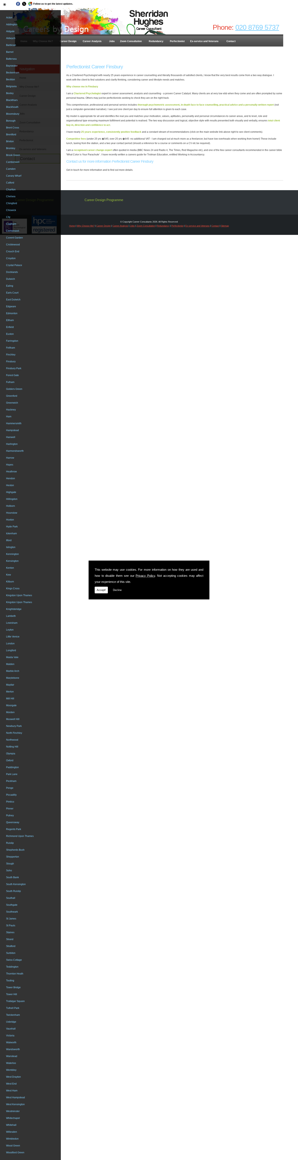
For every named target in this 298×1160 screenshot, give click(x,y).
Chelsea (10, 196)
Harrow (10, 457)
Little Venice (12, 636)
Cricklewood (13, 244)
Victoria (10, 1035)
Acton (9, 17)
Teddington (12, 966)
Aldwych (10, 38)
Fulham (10, 382)
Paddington (12, 767)
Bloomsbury (12, 113)
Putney (10, 815)
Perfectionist (177, 41)
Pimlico (10, 801)
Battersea (11, 58)
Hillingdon (11, 499)
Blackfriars (12, 100)
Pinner (9, 808)
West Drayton (13, 1076)
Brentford (11, 134)
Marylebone (12, 677)
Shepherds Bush (15, 849)
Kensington (12, 561)
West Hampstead (15, 1097)
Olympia (10, 753)
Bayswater (12, 65)
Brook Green (13, 155)
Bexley (10, 93)
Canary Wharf (13, 175)
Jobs (112, 41)
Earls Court (12, 292)
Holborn (10, 506)
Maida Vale (12, 657)
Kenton (10, 567)
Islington (10, 547)
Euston (10, 334)
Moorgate (11, 705)
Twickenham (13, 1015)
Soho (9, 870)
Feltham (10, 347)
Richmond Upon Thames (20, 836)
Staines (10, 932)
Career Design (68, 41)
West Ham (11, 1090)
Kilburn (10, 581)
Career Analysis (92, 41)
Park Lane (11, 774)
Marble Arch (12, 671)
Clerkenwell (12, 230)
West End (11, 1083)
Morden (10, 712)
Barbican (11, 45)
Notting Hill (12, 746)
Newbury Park (14, 726)
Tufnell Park (12, 1008)
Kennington (12, 554)
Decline (117, 590)
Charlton (11, 189)
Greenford (11, 395)
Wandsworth (13, 1049)
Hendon (10, 478)
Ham (8, 416)
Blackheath (12, 107)
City (8, 217)
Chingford (11, 203)
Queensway (12, 822)
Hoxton (10, 519)
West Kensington (15, 1104)
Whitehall (11, 1125)
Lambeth (11, 616)
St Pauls (10, 925)
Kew (8, 574)
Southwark (12, 911)
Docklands (12, 272)
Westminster (13, 1111)
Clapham (11, 224)
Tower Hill (11, 994)
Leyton (10, 629)
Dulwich (10, 279)
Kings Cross (12, 588)
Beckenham (12, 72)
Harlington (12, 444)
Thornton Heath (14, 973)
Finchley (10, 354)
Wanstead (11, 1056)
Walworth (11, 1042)
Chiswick (11, 210)
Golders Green (14, 389)
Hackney (11, 409)
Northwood (12, 739)
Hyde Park (12, 526)
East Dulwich (13, 299)
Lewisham (11, 622)
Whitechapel (13, 1118)
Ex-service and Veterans (204, 41)
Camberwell (12, 162)
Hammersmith (13, 423)
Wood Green (13, 1145)
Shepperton (12, 856)
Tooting (10, 980)
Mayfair (10, 684)
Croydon (11, 258)
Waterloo (11, 1063)
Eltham (10, 320)
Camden (11, 169)
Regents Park (13, 829)
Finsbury (11, 361)
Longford (11, 650)
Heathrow (11, 471)
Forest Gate (12, 375)
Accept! (101, 590)
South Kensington (16, 884)
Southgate (11, 904)
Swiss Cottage (14, 960)
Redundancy (156, 41)
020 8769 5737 (257, 27)
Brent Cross (12, 127)
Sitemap (225, 226)
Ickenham (11, 533)
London (10, 643)
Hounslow (11, 512)
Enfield (10, 327)
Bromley (10, 148)
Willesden (11, 1131)
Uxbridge (11, 1021)
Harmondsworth (15, 451)
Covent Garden (14, 237)
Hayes (9, 464)
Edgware (11, 306)
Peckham (11, 781)
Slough (10, 863)
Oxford (9, 760)
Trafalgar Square (15, 1001)
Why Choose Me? (85, 226)
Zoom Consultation (131, 41)
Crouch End (12, 251)
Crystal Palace (14, 265)
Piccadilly (11, 794)
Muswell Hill (12, 719)
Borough (11, 120)
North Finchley (14, 733)
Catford (10, 182)
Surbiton (10, 953)
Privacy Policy (145, 575)
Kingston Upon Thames (19, 595)
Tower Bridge (13, 987)
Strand (9, 939)
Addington (11, 24)
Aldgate (10, 31)
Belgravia (11, 86)
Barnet (9, 52)
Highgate (11, 492)
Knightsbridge (13, 609)
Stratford (10, 946)
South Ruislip (13, 891)
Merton (10, 691)
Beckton (10, 79)
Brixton (10, 141)
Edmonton (11, 313)
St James (11, 918)
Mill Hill (10, 698)
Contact (231, 41)
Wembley (11, 1070)
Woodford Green (15, 1152)
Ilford (9, 540)
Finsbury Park (13, 368)
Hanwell (10, 437)
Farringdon (12, 340)
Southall (10, 898)
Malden (10, 664)
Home (72, 226)
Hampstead (12, 430)
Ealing (9, 285)
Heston (10, 485)
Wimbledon (12, 1138)
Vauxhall (11, 1028)
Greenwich (12, 402)
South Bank (12, 877)
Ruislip (10, 843)
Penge (9, 788)
